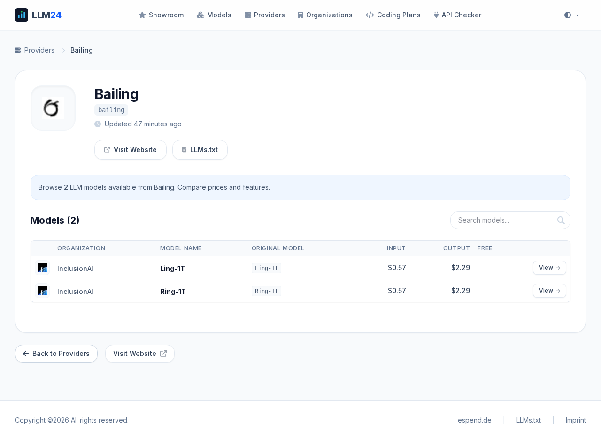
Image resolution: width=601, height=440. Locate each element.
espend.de (475, 420)
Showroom (166, 15)
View (546, 267)
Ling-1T (172, 268)
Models (219, 15)
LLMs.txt (204, 150)
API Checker (461, 15)
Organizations (329, 15)
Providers (269, 15)
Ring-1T (173, 291)
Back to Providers (61, 353)
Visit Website (135, 150)
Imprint (576, 420)
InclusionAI (75, 268)
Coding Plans (399, 15)
